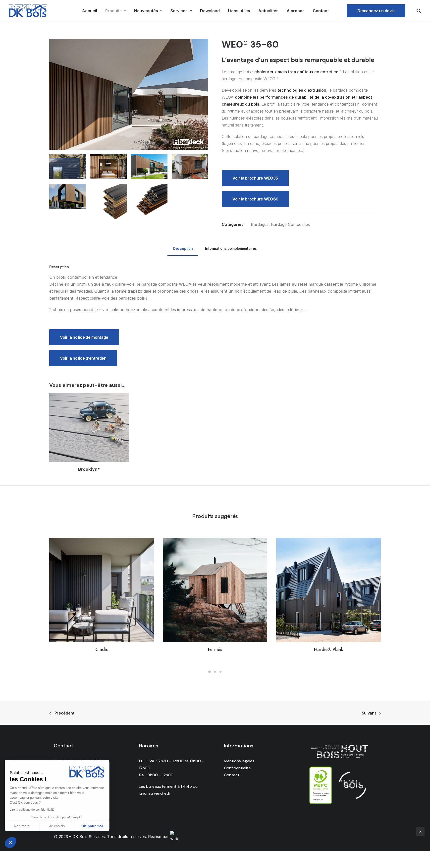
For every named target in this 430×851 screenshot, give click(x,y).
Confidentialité (237, 768)
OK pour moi (92, 826)
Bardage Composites (290, 224)
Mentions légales (239, 761)
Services (179, 10)
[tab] (182, 251)
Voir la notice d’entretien (83, 358)
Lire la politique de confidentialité (32, 809)
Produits (113, 10)
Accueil (89, 10)
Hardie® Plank (328, 649)
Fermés (215, 649)
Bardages (260, 224)
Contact (321, 10)
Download (210, 10)
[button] (10, 843)
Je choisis (57, 826)
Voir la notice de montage (84, 337)
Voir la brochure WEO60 (255, 198)
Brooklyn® (89, 469)
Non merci (22, 826)
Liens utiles (239, 10)
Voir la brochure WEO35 (255, 178)
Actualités (268, 10)
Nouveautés (146, 10)
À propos (296, 10)
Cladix (101, 649)
